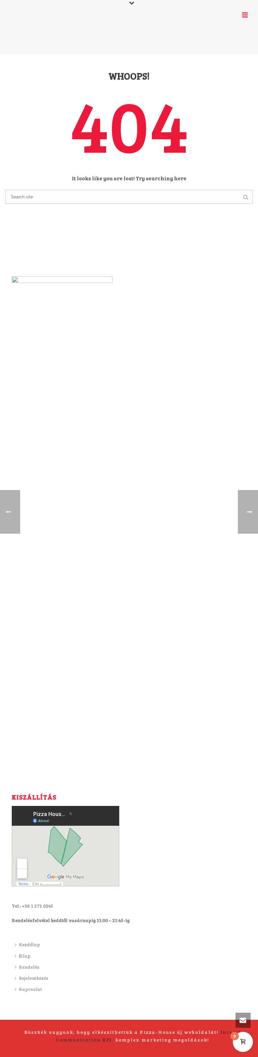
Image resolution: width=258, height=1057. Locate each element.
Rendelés (29, 967)
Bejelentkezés (33, 978)
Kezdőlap (29, 944)
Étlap (25, 956)
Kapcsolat (30, 989)
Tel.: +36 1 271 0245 (32, 906)
